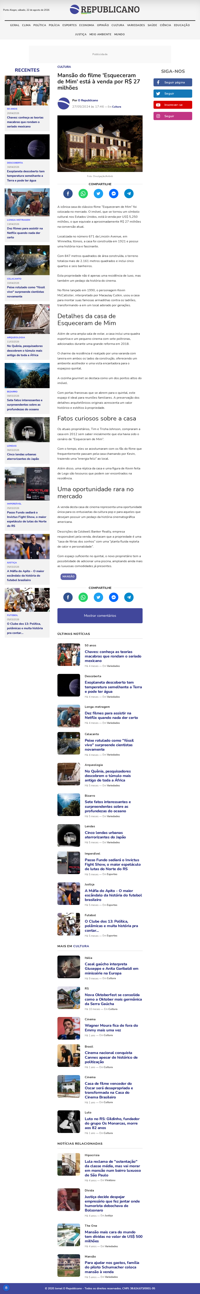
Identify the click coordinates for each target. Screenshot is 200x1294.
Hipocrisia (92, 1155)
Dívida (89, 1190)
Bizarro (12, 391)
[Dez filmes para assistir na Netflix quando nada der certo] (27, 202)
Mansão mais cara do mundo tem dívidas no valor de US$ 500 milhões (114, 1237)
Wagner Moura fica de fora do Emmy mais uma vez (111, 1027)
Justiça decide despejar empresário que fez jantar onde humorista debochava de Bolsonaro (112, 1204)
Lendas (12, 445)
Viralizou (110, 1180)
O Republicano (88, 100)
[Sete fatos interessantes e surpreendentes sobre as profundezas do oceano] (27, 375)
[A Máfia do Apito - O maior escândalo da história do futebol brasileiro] (27, 546)
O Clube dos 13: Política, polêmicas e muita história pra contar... (25, 628)
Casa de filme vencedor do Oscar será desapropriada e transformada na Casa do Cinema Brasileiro (109, 1090)
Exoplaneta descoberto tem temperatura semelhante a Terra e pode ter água (26, 175)
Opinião (103, 25)
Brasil (89, 1047)
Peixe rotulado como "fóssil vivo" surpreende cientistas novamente (26, 291)
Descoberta (15, 162)
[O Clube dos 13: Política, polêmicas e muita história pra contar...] (27, 600)
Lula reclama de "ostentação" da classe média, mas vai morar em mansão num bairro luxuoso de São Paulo (113, 1168)
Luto (88, 1112)
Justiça (81, 34)
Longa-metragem (18, 219)
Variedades (136, 25)
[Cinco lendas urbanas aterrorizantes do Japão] (27, 430)
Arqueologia (16, 337)
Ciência (165, 25)
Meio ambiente (100, 34)
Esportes (69, 25)
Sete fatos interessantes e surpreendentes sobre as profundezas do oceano (24, 404)
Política (39, 25)
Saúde (152, 25)
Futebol (12, 615)
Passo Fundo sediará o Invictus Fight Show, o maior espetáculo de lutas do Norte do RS (26, 519)
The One (91, 1226)
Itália (88, 958)
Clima (26, 25)
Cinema (90, 1019)
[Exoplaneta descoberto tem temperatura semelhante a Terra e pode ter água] (27, 146)
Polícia (54, 25)
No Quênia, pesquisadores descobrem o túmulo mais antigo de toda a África (25, 350)
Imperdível (14, 503)
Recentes (27, 70)
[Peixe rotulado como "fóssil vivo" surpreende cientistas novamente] (27, 260)
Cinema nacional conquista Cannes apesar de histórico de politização (111, 1057)
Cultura (118, 25)
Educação (182, 25)
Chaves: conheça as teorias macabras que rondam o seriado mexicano (25, 122)
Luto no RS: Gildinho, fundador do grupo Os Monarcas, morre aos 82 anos (112, 1123)
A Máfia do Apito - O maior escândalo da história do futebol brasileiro (25, 575)
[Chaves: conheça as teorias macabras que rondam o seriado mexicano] (27, 90)
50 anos (12, 108)
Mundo (119, 34)
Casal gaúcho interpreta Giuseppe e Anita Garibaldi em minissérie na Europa (111, 968)
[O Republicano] (63, 103)
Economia (86, 25)
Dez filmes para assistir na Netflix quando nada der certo (25, 233)
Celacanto (14, 278)
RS (87, 988)
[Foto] (68, 654)
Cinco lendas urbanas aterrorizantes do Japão (23, 456)
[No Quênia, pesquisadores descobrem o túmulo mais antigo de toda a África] (27, 319)
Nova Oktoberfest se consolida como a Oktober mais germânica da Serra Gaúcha (113, 999)
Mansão (90, 1257)
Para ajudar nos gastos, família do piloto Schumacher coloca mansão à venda (112, 1267)
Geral (14, 25)
